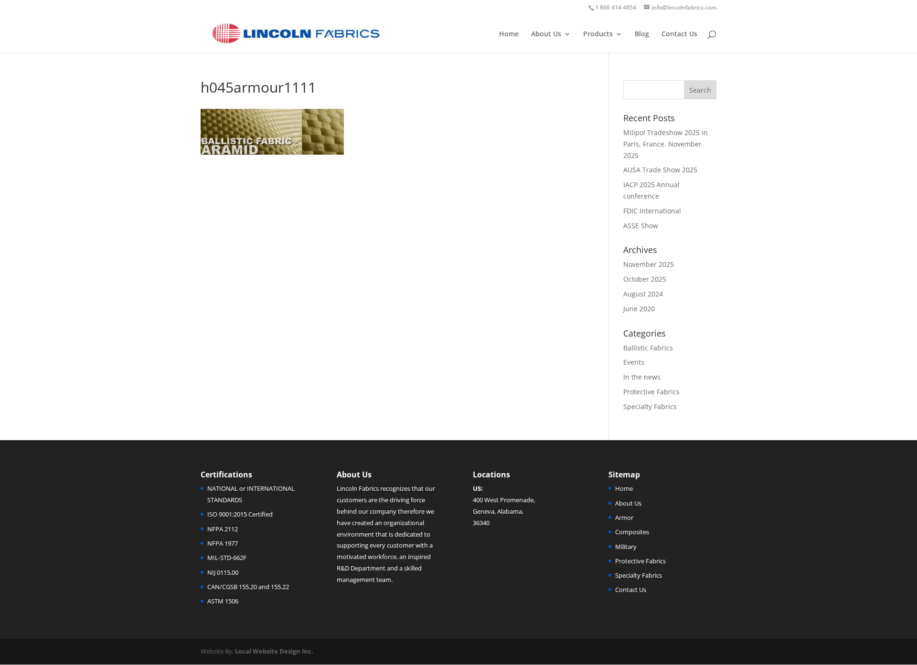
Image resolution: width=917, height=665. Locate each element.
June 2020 (639, 308)
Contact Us (679, 34)
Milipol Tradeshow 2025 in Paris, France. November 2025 (665, 144)
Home (509, 34)
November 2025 (648, 264)
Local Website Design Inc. (274, 651)
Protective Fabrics (651, 391)
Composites (632, 532)
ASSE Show (640, 225)
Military (626, 546)
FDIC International (652, 210)
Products (598, 34)
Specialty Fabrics (650, 406)
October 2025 (644, 279)
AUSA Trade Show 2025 (660, 169)
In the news (642, 376)
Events (633, 362)
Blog (642, 34)
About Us (546, 34)
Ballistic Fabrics (648, 347)
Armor (624, 517)
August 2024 (643, 293)
